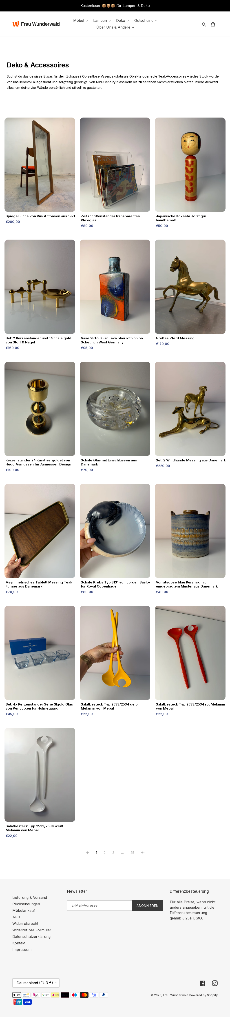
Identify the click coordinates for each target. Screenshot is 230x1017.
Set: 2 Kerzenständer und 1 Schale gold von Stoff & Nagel (38, 340)
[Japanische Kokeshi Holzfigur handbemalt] (190, 166)
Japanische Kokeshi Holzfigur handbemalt (181, 218)
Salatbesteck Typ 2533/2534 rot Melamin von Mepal (190, 706)
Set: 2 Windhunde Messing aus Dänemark (191, 460)
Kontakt (18, 943)
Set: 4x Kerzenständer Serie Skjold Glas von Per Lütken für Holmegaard (39, 706)
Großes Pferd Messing (175, 338)
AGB (16, 917)
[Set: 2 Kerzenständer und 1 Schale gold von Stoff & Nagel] (39, 288)
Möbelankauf (23, 910)
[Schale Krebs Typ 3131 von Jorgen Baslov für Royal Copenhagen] (115, 532)
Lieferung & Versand (29, 897)
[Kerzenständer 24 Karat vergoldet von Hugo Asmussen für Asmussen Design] (39, 410)
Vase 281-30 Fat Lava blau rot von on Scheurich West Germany (112, 340)
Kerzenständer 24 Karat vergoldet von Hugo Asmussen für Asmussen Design (38, 462)
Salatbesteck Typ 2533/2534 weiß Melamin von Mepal (34, 828)
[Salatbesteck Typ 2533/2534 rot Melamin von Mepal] (190, 654)
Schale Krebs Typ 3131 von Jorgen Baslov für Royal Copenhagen (116, 584)
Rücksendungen (26, 904)
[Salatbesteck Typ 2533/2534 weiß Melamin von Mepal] (39, 776)
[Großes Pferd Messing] (190, 288)
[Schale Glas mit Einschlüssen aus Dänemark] (115, 410)
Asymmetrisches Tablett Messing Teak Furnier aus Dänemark (39, 584)
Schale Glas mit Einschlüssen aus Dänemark (109, 462)
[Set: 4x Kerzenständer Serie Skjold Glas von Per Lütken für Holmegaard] (39, 654)
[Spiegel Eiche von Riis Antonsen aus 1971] (39, 166)
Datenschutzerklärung (31, 936)
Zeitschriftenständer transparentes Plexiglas (110, 218)
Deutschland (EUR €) (35, 983)
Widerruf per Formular (31, 930)
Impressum (21, 949)
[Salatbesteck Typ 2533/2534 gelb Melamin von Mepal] (115, 654)
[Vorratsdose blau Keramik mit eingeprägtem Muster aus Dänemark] (190, 532)
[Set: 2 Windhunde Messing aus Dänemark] (190, 410)
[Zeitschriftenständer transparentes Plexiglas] (115, 166)
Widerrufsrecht (25, 923)
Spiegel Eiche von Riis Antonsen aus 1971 (40, 216)
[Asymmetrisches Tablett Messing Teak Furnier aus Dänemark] (39, 532)
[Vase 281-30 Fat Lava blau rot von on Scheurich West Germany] (115, 288)
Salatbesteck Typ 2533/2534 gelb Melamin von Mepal (109, 706)
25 (132, 852)
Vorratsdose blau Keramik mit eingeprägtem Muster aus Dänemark (187, 584)
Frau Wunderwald (175, 995)
